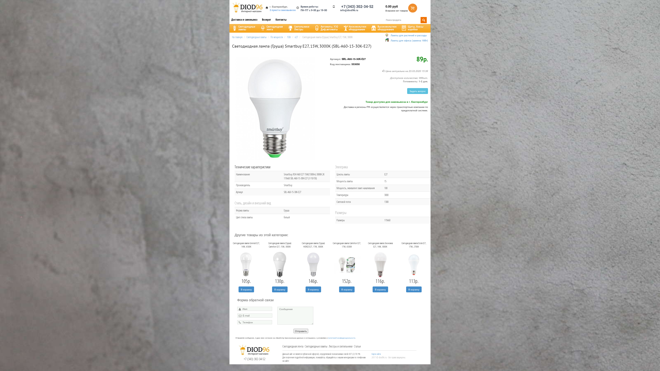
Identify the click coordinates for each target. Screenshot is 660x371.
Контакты (281, 19)
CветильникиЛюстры (301, 28)
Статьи (357, 346)
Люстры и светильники (341, 346)
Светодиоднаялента (275, 28)
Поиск (423, 20)
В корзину (246, 289)
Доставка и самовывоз (244, 19)
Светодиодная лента (292, 346)
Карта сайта (376, 354)
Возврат (266, 19)
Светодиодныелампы (246, 28)
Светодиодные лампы (316, 346)
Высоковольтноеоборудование (387, 28)
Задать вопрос (417, 91)
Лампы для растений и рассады (409, 35)
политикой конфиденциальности (341, 338)
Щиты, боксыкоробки (415, 28)
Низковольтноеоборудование (357, 28)
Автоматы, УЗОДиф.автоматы (329, 28)
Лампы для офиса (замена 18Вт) (409, 40)
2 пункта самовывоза (283, 10)
